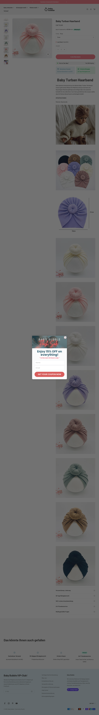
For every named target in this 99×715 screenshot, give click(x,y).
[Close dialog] (65, 337)
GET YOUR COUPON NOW (49, 374)
